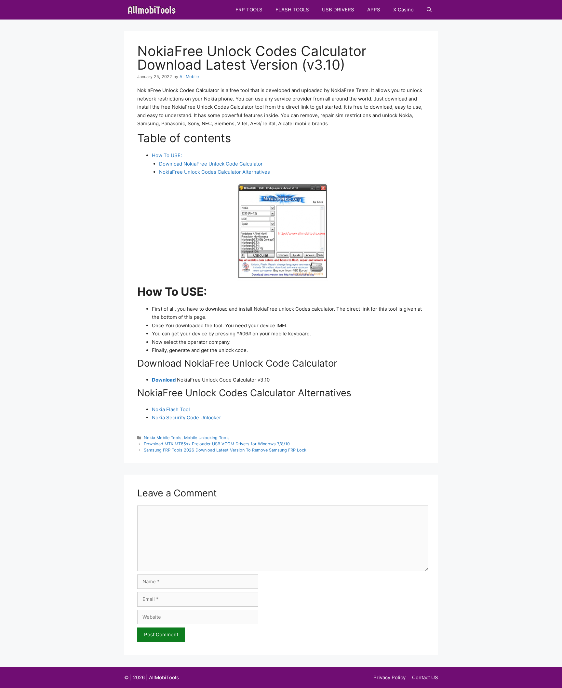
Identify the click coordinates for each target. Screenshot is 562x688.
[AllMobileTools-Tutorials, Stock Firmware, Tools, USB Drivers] (153, 10)
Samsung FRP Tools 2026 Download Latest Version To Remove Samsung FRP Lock (225, 450)
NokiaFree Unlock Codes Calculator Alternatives (214, 172)
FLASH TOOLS (292, 10)
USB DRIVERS (338, 10)
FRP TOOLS (248, 10)
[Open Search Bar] (429, 10)
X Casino (403, 10)
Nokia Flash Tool (171, 409)
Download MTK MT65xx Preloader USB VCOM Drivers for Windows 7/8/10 (217, 443)
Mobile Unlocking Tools (207, 437)
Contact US (425, 677)
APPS (373, 10)
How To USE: (167, 155)
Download (164, 380)
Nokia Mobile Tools (162, 437)
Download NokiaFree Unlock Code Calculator (211, 164)
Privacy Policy (389, 677)
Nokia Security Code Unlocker (186, 417)
